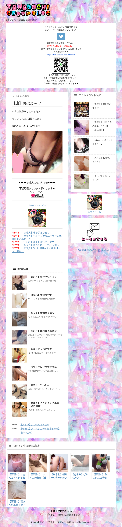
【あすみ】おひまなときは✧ (34, 424)
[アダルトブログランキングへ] (37, 195)
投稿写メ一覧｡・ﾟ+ (37, 205)
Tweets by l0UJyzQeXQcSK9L (93, 250)
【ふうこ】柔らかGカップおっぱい (40, 245)
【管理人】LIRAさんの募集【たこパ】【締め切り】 (102, 126)
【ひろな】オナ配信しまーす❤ (37, 242)
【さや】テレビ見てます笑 (42, 367)
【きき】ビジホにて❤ (40, 349)
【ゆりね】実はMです (40, 295)
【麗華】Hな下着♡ (38, 385)
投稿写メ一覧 (94, 212)
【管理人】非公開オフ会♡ (35, 232)
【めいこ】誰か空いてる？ (42, 277)
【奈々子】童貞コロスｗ (41, 313)
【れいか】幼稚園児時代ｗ (42, 331)
